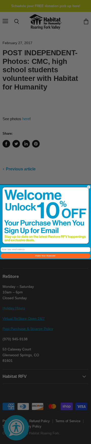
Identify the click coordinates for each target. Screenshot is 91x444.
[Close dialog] (88, 187)
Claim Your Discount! (45, 256)
